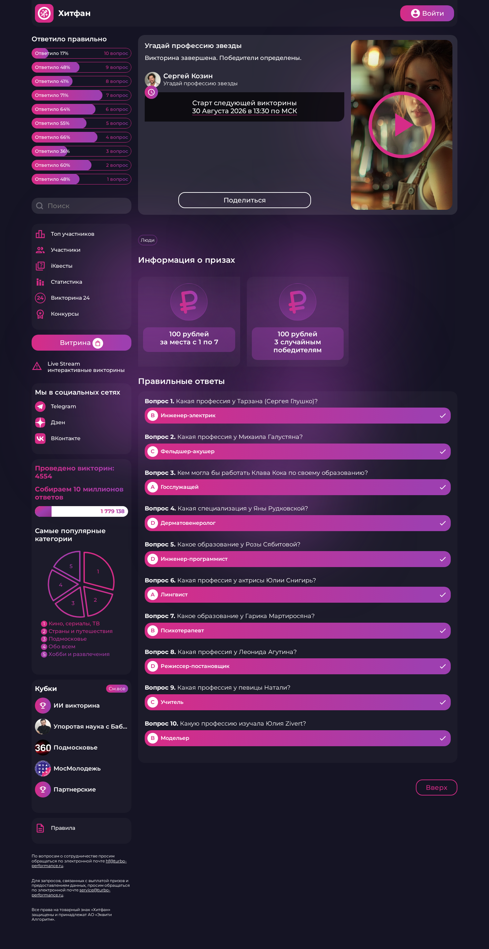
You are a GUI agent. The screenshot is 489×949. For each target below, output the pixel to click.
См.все (117, 689)
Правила (55, 828)
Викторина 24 (63, 298)
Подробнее (81, 406)
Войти (433, 13)
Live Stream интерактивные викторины (78, 367)
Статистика (58, 282)
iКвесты (54, 266)
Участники (58, 250)
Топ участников (64, 234)
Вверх (436, 787)
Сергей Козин (188, 76)
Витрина (80, 343)
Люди (148, 240)
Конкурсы (57, 314)
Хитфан (74, 13)
